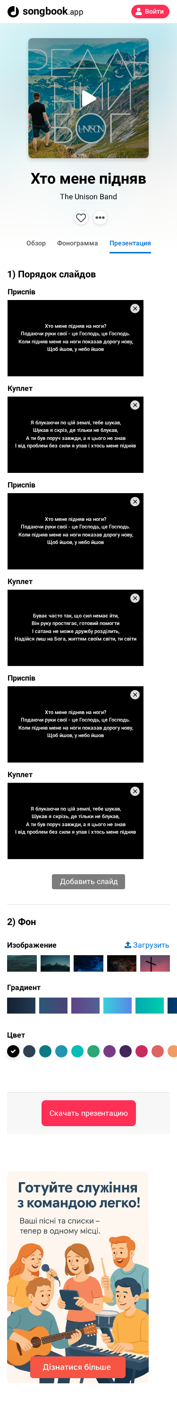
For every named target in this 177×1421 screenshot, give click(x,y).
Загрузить (151, 945)
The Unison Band (88, 196)
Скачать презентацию (89, 1113)
